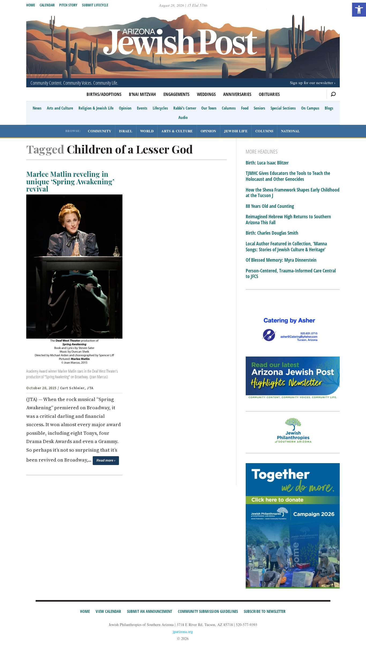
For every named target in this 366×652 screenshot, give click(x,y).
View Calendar (108, 611)
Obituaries (269, 94)
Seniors (259, 108)
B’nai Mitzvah (142, 94)
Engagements (176, 94)
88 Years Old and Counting (270, 206)
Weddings (206, 94)
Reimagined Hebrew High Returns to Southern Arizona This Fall (288, 219)
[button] (359, 10)
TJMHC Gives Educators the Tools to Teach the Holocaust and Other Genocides (288, 176)
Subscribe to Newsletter (265, 611)
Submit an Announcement (149, 611)
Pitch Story (68, 5)
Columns (229, 108)
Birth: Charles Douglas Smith (272, 233)
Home (30, 5)
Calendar (47, 5)
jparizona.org (183, 631)
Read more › (105, 460)
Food (244, 108)
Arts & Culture (177, 130)
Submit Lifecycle (95, 5)
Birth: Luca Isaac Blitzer (267, 163)
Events (142, 108)
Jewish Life (236, 130)
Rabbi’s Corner (184, 108)
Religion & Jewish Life (96, 108)
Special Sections (283, 108)
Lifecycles (160, 108)
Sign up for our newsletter (311, 82)
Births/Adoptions (104, 94)
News (37, 108)
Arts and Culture (60, 108)
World (147, 130)
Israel (125, 130)
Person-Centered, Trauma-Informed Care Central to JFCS (291, 273)
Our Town (208, 108)
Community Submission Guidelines (208, 611)
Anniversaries (237, 94)
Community (99, 130)
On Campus (310, 108)
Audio (183, 117)
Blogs (329, 108)
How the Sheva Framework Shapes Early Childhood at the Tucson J (292, 192)
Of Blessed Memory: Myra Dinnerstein (281, 260)
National (290, 130)
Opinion (125, 108)
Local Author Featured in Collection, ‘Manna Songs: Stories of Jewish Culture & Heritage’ (286, 246)
